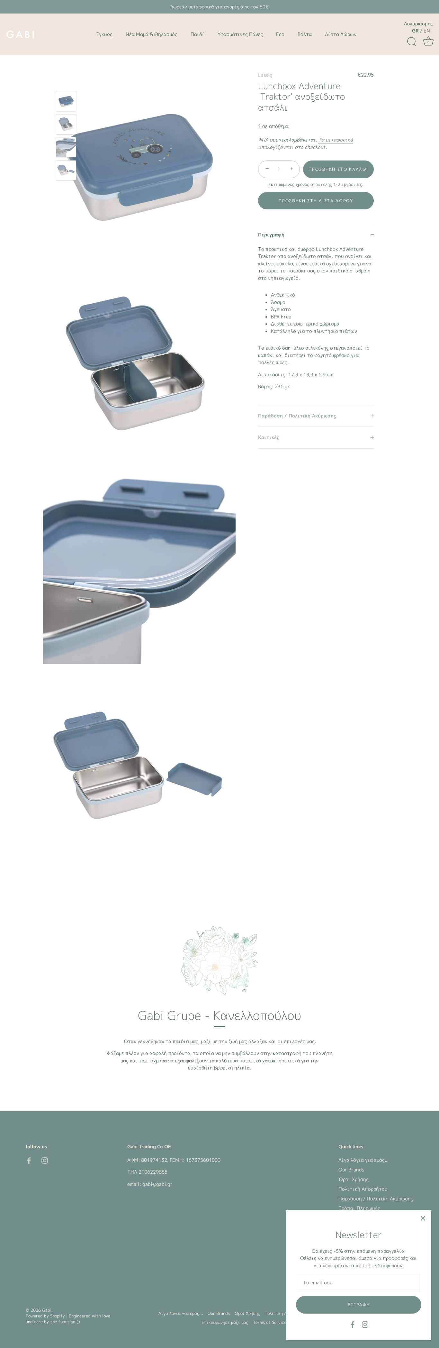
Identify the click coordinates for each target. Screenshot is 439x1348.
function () (69, 1322)
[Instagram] (365, 1324)
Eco (280, 34)
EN (427, 30)
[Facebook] (352, 1324)
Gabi (46, 1310)
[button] (316, 200)
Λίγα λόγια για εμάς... (363, 1160)
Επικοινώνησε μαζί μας (225, 1322)
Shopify (57, 1316)
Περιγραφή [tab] (271, 234)
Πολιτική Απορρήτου (363, 1189)
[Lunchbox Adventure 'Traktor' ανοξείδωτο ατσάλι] (66, 101)
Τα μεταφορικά (335, 139)
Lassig (265, 75)
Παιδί (197, 34)
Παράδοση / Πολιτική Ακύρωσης (375, 1198)
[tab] (316, 325)
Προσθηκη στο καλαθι (338, 169)
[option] (66, 102)
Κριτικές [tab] (268, 437)
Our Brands (351, 1169)
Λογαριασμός (418, 24)
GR (415, 30)
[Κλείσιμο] (423, 1218)
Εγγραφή (359, 1304)
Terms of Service (269, 1322)
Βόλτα (305, 34)
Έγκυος (103, 34)
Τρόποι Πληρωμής (359, 1208)
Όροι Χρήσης (353, 1179)
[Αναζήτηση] (412, 42)
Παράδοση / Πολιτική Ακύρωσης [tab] (297, 415)
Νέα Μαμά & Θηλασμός (151, 34)
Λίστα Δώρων (340, 34)
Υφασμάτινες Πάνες (240, 34)
